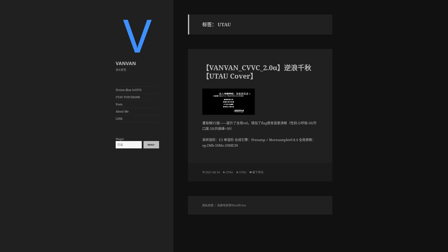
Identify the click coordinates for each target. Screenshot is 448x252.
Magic (120, 139)
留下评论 (258, 172)
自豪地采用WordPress (231, 205)
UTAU (229, 172)
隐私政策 (208, 205)
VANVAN (126, 63)
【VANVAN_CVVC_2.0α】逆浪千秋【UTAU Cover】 (256, 71)
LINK (119, 119)
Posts (119, 104)
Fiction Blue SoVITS (129, 90)
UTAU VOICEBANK (128, 97)
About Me (122, 111)
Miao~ (151, 144)
